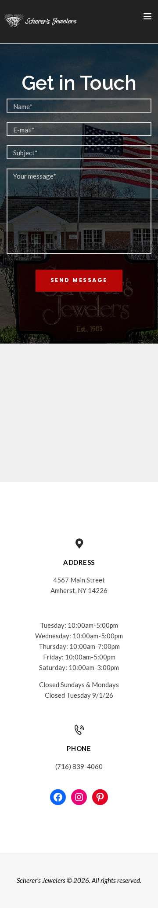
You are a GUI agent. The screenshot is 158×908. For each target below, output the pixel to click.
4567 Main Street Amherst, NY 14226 (79, 585)
